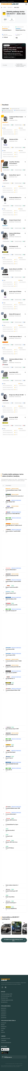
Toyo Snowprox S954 (10, 655)
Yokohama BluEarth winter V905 (13, 808)
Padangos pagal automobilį (7, 1000)
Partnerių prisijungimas (6, 1042)
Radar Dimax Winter (10, 896)
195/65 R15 (3, 1012)
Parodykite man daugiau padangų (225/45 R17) (13, 940)
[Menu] (26, 4)
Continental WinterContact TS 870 (7, 30)
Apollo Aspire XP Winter (15, 291)
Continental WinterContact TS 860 (13, 490)
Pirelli (2, 1030)
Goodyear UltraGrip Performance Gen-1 (15, 496)
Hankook (3, 1032)
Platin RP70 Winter (10, 848)
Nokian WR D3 (9, 740)
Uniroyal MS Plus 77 (10, 678)
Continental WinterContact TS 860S (14, 660)
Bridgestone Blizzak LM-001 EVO (13, 666)
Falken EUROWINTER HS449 (12, 763)
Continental (3, 1022)
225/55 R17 (3, 1015)
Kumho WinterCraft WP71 (11, 672)
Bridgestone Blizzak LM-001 (12, 575)
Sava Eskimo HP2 (13, 372)
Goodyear (3, 1028)
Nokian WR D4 (9, 519)
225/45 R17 (10, 7)
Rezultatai (5, 65)
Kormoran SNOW (13, 417)
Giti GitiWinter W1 (9, 684)
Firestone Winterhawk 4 (11, 569)
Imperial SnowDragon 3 (11, 902)
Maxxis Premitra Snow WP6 (12, 587)
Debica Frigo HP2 (10, 746)
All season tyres (4, 998)
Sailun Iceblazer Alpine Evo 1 (12, 885)
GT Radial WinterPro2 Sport (12, 824)
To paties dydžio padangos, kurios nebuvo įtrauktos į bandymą (21, 65)
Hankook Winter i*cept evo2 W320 (13, 581)
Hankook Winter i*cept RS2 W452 (13, 531)
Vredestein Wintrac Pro (15, 197)
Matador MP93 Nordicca (11, 820)
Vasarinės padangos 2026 (6, 994)
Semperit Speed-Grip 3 (11, 593)
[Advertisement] (14, 85)
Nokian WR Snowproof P (11, 610)
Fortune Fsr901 (9, 836)
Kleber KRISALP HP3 (10, 501)
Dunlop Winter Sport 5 (14, 175)
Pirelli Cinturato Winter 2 (15, 336)
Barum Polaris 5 (9, 758)
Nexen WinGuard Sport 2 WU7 (12, 728)
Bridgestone (3, 1026)
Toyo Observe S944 (10, 649)
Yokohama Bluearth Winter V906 (13, 690)
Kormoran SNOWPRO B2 (11, 908)
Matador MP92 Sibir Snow (11, 842)
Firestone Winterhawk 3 (11, 814)
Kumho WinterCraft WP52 (15, 269)
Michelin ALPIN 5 (9, 507)
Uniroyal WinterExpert (10, 752)
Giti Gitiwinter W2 (13, 246)
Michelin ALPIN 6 (13, 139)
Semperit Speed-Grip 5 (21, 30)
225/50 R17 (3, 1014)
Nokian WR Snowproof (15, 314)
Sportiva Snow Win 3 (10, 830)
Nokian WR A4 (9, 769)
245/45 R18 (3, 1017)
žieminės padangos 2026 (6, 996)
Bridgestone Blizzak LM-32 (12, 734)
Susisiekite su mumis (5, 1038)
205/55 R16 (3, 1008)
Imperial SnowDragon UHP (12, 891)
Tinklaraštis (3, 1040)
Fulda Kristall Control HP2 (11, 604)
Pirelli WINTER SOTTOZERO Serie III (14, 525)
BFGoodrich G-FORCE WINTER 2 (13, 513)
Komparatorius (4, 1002)
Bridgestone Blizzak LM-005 (16, 394)
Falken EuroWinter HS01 (11, 599)
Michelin (3, 1024)
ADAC (5, 7)
